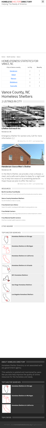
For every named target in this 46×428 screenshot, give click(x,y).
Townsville (13, 86)
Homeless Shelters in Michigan (22, 246)
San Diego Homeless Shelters (22, 285)
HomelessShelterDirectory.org (22, 425)
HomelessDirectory (17, 1)
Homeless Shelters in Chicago (22, 236)
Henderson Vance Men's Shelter (16, 166)
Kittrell (14, 75)
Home (3, 57)
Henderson (13, 71)
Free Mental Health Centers (11, 218)
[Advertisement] (23, 30)
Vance (18, 57)
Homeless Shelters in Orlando (22, 265)
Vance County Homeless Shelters (13, 198)
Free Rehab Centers (8, 211)
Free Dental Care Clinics (10, 205)
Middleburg (13, 82)
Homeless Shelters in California (22, 256)
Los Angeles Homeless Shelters (22, 294)
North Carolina (11, 57)
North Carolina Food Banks (11, 192)
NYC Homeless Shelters (20, 275)
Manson (13, 78)
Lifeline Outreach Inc (11, 128)
